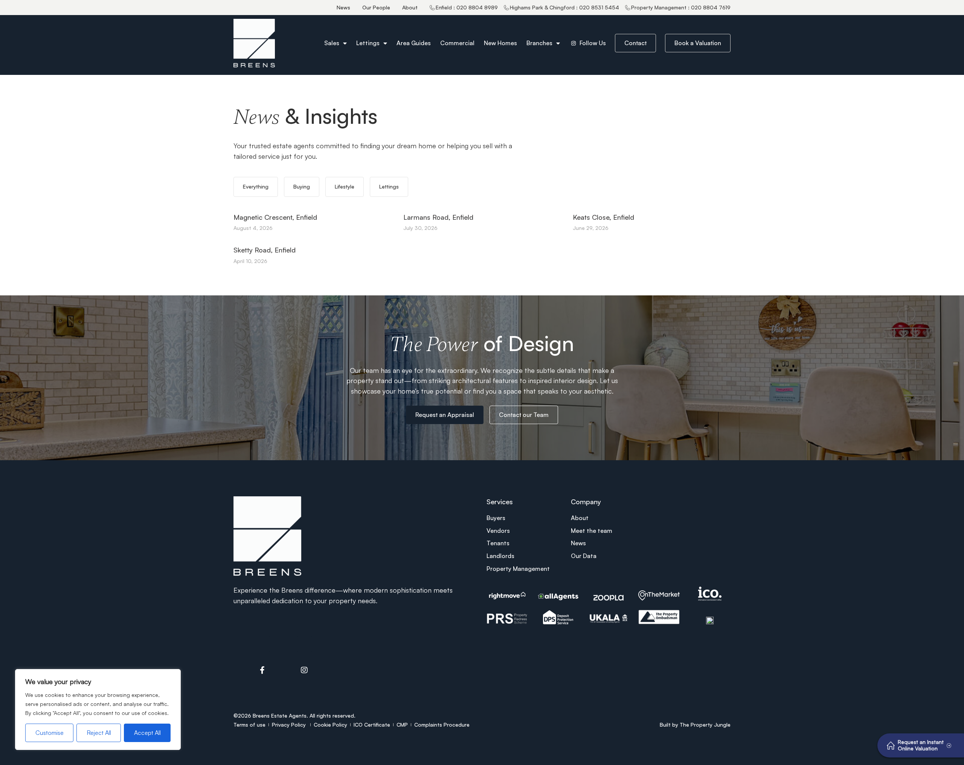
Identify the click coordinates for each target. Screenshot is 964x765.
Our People (376, 7)
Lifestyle (344, 186)
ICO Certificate (372, 724)
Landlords (500, 556)
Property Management (518, 568)
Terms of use (249, 724)
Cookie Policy (330, 724)
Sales (331, 43)
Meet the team (591, 530)
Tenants (498, 543)
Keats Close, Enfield (603, 217)
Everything (255, 186)
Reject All (99, 732)
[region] (98, 709)
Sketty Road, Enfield (264, 250)
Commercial (457, 43)
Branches (539, 43)
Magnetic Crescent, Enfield (275, 217)
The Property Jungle (705, 724)
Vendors (498, 530)
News (343, 7)
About (410, 7)
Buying (301, 186)
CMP (402, 724)
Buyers (496, 518)
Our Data (583, 556)
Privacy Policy (289, 724)
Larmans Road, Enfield (438, 217)
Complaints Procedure (442, 724)
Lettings (368, 43)
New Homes (500, 43)
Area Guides (414, 43)
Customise (49, 732)
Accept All (147, 732)
